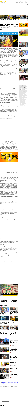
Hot (23, 2)
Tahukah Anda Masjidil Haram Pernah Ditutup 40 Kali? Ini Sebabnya (22, 19)
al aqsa (21, 87)
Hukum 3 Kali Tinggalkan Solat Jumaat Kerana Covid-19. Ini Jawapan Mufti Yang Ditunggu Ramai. (14, 349)
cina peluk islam (22, 90)
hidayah (25, 94)
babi (20, 88)
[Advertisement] (14, 10)
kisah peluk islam (25, 95)
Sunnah (14, 311)
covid (25, 90)
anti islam (24, 87)
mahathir (21, 96)
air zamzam (21, 86)
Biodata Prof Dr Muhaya (23, 80)
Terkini (17, 2)
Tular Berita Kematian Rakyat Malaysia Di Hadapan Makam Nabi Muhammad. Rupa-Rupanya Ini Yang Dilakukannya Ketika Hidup (14, 333)
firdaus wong (21, 94)
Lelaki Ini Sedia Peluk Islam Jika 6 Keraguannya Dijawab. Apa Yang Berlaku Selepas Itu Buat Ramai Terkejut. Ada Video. (14, 342)
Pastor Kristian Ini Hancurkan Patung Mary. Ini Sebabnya (3, 19)
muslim (21, 100)
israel (20, 95)
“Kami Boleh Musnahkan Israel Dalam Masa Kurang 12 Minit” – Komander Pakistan (23, 65)
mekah (25, 97)
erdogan (24, 93)
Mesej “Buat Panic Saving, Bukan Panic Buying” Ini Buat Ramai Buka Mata (14, 369)
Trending (25, 2)
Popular (20, 2)
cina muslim (23, 89)
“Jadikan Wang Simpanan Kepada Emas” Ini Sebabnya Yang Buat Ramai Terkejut (9, 19)
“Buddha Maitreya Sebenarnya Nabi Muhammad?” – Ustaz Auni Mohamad (4, 313)
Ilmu (1, 310)
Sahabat (11, 311)
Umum (1, 311)
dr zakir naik (21, 92)
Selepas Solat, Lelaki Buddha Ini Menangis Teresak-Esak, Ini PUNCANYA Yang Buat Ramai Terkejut (3, 333)
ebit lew (25, 92)
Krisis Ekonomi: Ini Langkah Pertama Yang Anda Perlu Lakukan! (13, 363)
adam (21, 85)
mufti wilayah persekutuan (23, 99)
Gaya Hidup (5, 329)
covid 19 (21, 91)
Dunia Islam (11, 310)
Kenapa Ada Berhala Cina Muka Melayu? (14, 322)
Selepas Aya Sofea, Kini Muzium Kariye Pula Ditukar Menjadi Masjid (16, 19)
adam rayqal (24, 85)
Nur (6, 310)
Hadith (14, 310)
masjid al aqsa (21, 97)
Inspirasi (15, 329)
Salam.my (3, 49)
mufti (23, 98)
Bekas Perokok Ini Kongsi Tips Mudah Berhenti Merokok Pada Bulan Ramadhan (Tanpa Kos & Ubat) (14, 357)
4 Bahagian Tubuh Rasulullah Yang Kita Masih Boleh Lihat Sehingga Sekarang (4, 323)
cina (20, 89)
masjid (24, 96)
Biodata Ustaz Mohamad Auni (23, 48)
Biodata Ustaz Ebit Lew (22, 73)
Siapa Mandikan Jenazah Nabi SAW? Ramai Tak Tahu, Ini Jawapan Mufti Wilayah (14, 313)
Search (27, 4)
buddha (26, 88)
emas (20, 93)
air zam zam (25, 86)
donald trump (24, 91)
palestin (24, 100)
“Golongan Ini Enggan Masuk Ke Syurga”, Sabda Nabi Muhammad (14, 375)
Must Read (3, 310)
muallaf (21, 98)
